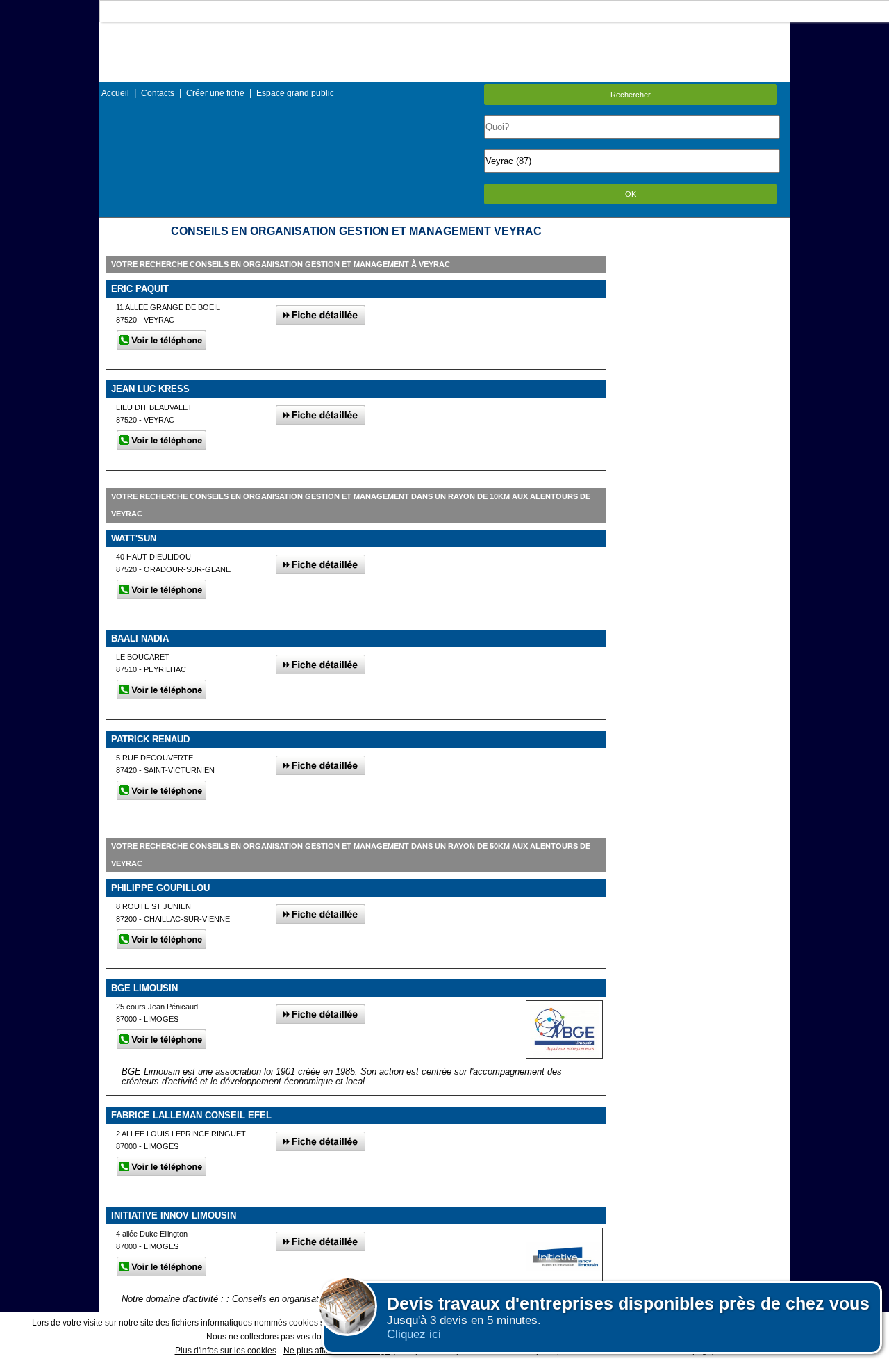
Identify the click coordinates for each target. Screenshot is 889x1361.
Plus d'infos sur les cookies (225, 1350)
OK (630, 194)
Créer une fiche (215, 93)
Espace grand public (295, 93)
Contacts (157, 93)
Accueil (115, 93)
